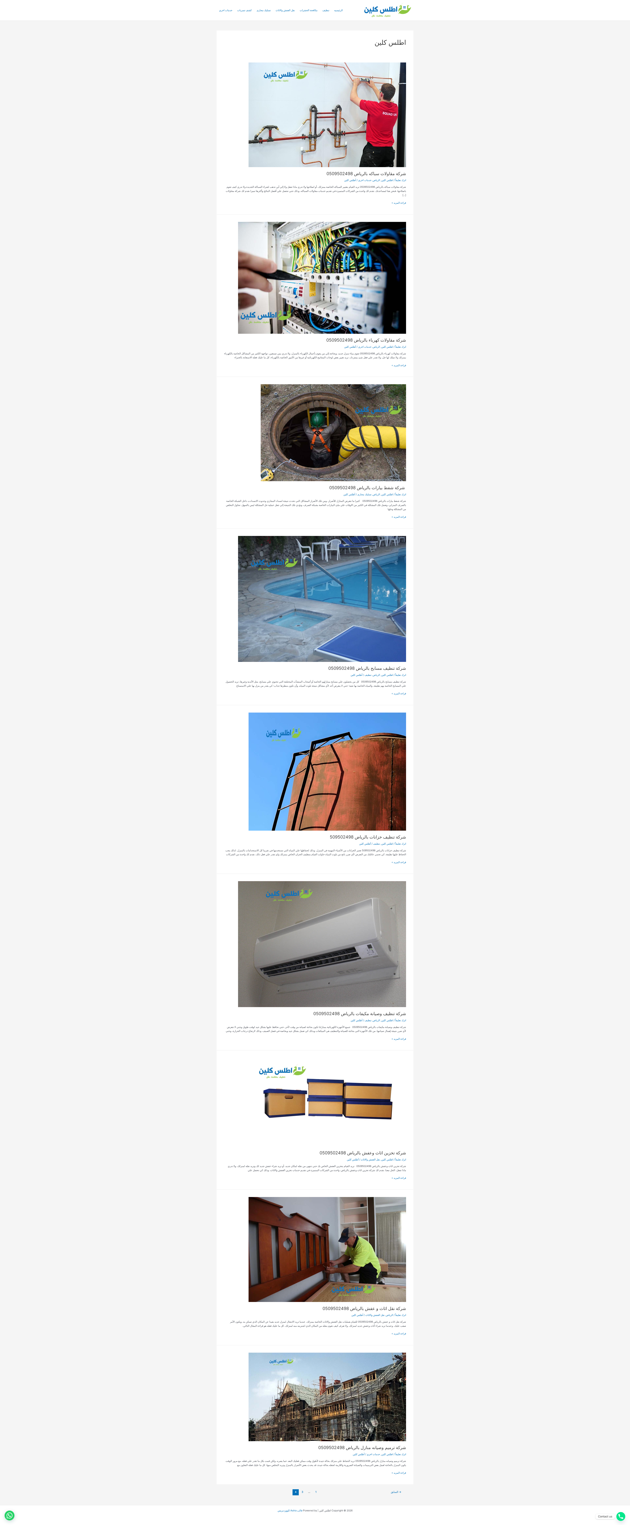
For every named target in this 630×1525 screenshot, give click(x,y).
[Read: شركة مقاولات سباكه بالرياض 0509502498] (327, 114)
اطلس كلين (387, 180)
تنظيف (325, 10)
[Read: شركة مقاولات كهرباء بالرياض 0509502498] (322, 277)
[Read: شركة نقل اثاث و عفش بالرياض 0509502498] (327, 1249)
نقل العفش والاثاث (285, 10)
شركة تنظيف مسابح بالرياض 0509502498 (367, 668)
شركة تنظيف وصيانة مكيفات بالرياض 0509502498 (359, 1013)
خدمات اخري (225, 10)
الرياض (376, 180)
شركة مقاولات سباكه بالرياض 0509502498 (366, 173)
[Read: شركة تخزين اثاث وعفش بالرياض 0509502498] (327, 1101)
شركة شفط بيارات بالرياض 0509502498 (367, 487)
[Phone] (620, 1516)
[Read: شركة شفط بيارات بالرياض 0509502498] (333, 432)
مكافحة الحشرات (308, 10)
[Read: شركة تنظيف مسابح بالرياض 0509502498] (322, 598)
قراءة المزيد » (399, 203)
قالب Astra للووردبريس (290, 1510)
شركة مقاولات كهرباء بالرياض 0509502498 (366, 340)
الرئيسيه (338, 10)
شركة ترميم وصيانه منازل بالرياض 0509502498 (362, 1447)
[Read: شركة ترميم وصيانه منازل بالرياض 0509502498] (327, 1396)
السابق (396, 1492)
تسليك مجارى (264, 10)
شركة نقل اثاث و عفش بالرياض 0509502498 (364, 1308)
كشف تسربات (244, 10)
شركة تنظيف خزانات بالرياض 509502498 (368, 836)
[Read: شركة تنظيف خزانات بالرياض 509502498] (327, 771)
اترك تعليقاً (400, 180)
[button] (9, 1515)
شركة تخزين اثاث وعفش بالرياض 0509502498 (363, 1152)
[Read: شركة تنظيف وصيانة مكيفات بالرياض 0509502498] (322, 944)
